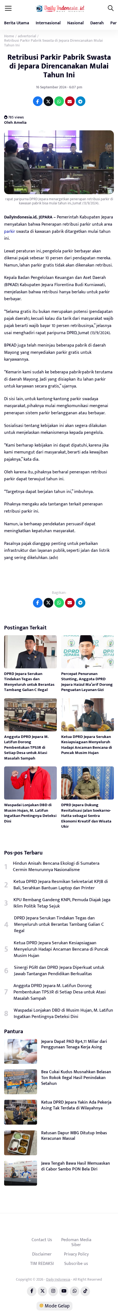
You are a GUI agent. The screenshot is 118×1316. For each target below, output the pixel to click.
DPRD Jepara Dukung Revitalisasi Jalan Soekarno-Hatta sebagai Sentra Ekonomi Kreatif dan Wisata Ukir (86, 815)
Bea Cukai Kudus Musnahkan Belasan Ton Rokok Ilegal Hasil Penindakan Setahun (76, 1077)
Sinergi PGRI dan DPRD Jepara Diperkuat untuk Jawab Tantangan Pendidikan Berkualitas (59, 970)
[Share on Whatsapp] (59, 101)
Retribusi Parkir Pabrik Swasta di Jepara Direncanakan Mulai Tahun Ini (59, 66)
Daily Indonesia (58, 1279)
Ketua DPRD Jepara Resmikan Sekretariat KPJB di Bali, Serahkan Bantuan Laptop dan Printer (60, 885)
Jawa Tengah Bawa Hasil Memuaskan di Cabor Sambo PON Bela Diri (75, 1166)
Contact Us (42, 1239)
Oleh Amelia (15, 122)
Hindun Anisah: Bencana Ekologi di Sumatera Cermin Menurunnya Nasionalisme (56, 866)
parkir (9, 231)
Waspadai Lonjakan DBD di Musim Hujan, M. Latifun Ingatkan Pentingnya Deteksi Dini (30, 813)
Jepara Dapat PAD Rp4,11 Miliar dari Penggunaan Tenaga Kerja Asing (74, 1044)
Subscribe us (76, 1263)
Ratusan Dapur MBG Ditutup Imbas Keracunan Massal (74, 1136)
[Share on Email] (70, 101)
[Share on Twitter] (48, 101)
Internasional (48, 23)
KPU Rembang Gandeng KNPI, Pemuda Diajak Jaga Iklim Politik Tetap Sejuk (61, 903)
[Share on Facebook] (38, 101)
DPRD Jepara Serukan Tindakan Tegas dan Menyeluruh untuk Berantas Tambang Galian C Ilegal (29, 681)
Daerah (97, 23)
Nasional (75, 23)
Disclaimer (42, 1254)
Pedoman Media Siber (76, 1242)
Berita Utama (16, 23)
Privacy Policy (76, 1254)
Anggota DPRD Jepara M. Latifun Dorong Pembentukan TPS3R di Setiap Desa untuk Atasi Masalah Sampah (26, 747)
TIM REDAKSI (42, 1263)
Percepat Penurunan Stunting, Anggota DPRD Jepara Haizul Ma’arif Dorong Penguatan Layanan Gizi (87, 681)
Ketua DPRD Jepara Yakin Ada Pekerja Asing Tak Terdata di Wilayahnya (76, 1105)
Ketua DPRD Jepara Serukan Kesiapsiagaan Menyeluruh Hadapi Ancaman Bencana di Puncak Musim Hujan (86, 744)
